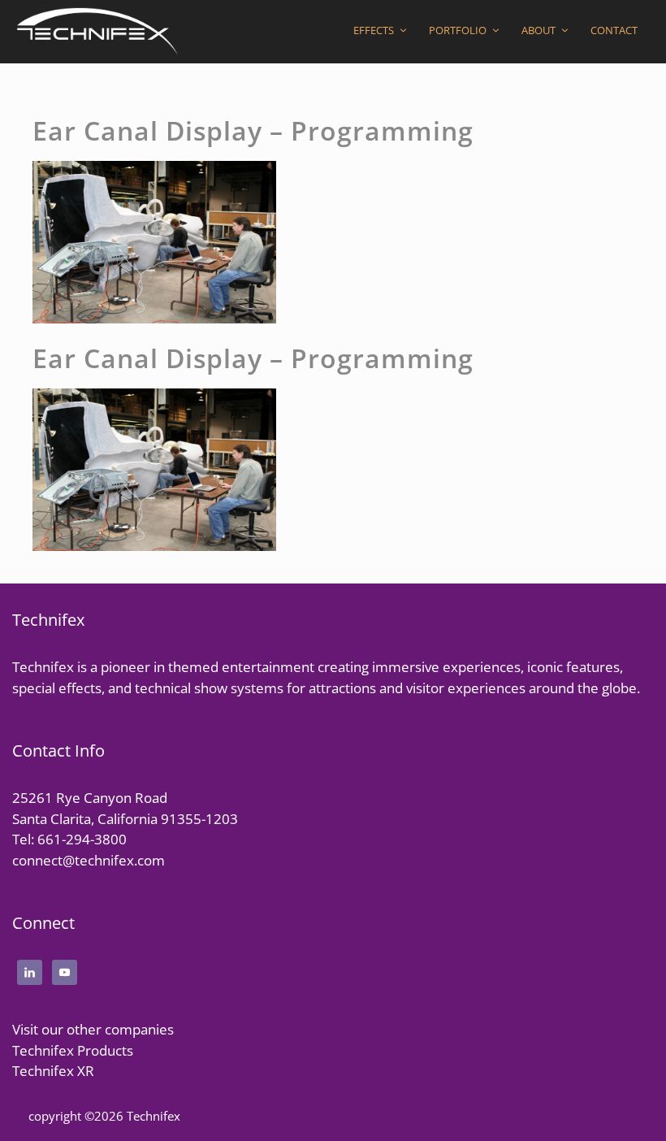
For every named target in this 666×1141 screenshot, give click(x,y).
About (538, 30)
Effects (373, 30)
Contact (614, 30)
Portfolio (458, 30)
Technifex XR (53, 1070)
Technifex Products (72, 1050)
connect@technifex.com (88, 860)
